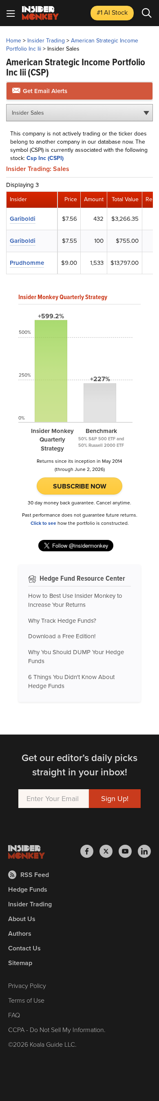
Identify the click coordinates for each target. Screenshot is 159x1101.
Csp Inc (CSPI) (45, 158)
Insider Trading (46, 40)
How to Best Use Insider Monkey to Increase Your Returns (75, 600)
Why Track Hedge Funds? (62, 620)
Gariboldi (22, 218)
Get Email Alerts (44, 91)
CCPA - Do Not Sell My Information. (57, 1029)
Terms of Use (26, 1000)
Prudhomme (27, 262)
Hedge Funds (27, 889)
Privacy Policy (27, 985)
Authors (19, 933)
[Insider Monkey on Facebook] (89, 851)
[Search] (147, 13)
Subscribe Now (79, 486)
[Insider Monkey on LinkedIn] (144, 851)
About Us (21, 918)
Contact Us (24, 948)
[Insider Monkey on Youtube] (128, 851)
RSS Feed (34, 874)
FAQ (14, 1015)
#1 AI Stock (112, 12)
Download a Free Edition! (61, 636)
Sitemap (20, 963)
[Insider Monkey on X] (109, 851)
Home (13, 40)
